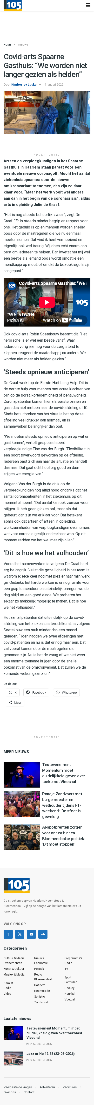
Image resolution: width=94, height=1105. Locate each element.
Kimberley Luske (24, 84)
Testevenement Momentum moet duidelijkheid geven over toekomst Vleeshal (54, 1033)
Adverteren (47, 1087)
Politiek (39, 969)
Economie (41, 963)
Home (7, 44)
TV (66, 969)
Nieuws (23, 44)
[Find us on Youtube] (31, 934)
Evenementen (13, 963)
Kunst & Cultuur (14, 969)
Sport (68, 977)
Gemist (8, 983)
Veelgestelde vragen (18, 1087)
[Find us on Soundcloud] (42, 934)
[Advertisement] (47, 144)
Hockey (69, 988)
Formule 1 (71, 982)
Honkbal (70, 993)
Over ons (10, 1092)
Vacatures (70, 1087)
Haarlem (40, 985)
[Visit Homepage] (13, 5)
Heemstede (42, 991)
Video (7, 993)
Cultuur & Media (14, 958)
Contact (29, 1092)
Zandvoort (41, 1002)
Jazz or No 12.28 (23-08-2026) (51, 1054)
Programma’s (73, 958)
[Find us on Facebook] (8, 934)
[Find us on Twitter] (19, 934)
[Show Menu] (88, 5)
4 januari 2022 (53, 84)
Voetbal (70, 999)
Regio (38, 974)
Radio (7, 988)
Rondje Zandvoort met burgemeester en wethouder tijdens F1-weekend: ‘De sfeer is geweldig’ (62, 805)
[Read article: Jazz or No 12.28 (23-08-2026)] (13, 1058)
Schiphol (40, 996)
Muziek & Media (14, 974)
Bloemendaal (43, 979)
